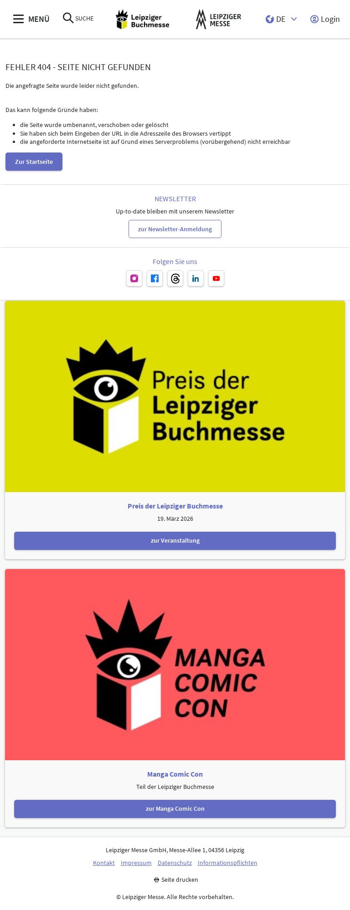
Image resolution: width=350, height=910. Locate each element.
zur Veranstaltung (175, 540)
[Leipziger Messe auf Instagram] (134, 278)
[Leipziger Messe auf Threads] (175, 278)
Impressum (136, 863)
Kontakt (104, 863)
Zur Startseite (34, 162)
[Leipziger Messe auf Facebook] (155, 278)
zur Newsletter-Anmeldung (175, 229)
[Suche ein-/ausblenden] (68, 19)
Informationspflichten (227, 863)
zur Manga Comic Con (175, 808)
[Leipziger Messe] (218, 19)
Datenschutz (175, 863)
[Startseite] (142, 19)
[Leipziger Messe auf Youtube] (216, 278)
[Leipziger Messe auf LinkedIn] (196, 278)
